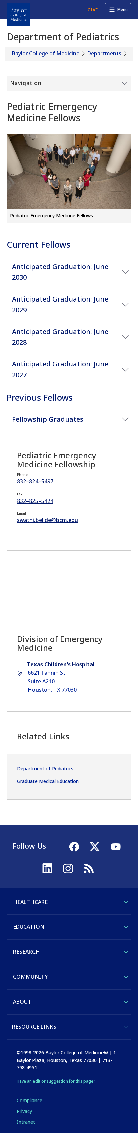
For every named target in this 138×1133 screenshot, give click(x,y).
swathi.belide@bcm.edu (47, 520)
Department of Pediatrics (45, 768)
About (22, 1001)
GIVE (92, 10)
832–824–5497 (35, 481)
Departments (104, 53)
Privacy (24, 1111)
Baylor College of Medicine (45, 53)
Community (30, 976)
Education (28, 926)
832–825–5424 (35, 501)
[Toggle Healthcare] (126, 901)
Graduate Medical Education (48, 781)
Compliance (29, 1100)
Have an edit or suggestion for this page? (56, 1081)
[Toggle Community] (126, 977)
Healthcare (30, 902)
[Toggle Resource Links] (126, 1026)
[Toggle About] (126, 1002)
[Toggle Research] (126, 952)
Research (26, 951)
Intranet (26, 1122)
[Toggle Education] (126, 927)
